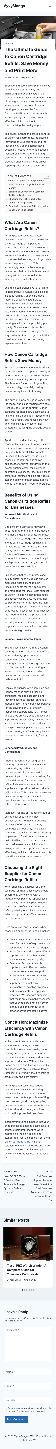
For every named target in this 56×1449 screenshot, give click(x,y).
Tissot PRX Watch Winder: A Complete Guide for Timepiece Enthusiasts (27, 1270)
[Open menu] (50, 5)
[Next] (48, 1257)
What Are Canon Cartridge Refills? (26, 180)
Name (10, 1371)
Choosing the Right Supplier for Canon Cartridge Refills (25, 201)
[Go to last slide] (8, 1257)
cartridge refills (21, 1141)
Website (10, 1400)
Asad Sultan (13, 77)
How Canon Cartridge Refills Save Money (26, 186)
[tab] (22, 1290)
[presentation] (28, 1243)
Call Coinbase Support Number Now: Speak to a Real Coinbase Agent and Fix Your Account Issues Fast (42, 1186)
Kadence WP (29, 1440)
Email (10, 1385)
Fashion (9, 44)
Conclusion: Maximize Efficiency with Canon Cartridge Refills (28, 208)
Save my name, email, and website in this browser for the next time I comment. (29, 1410)
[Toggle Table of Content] (45, 176)
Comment (12, 1330)
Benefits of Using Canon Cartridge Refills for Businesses (27, 193)
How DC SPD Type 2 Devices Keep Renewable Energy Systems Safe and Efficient (14, 1182)
